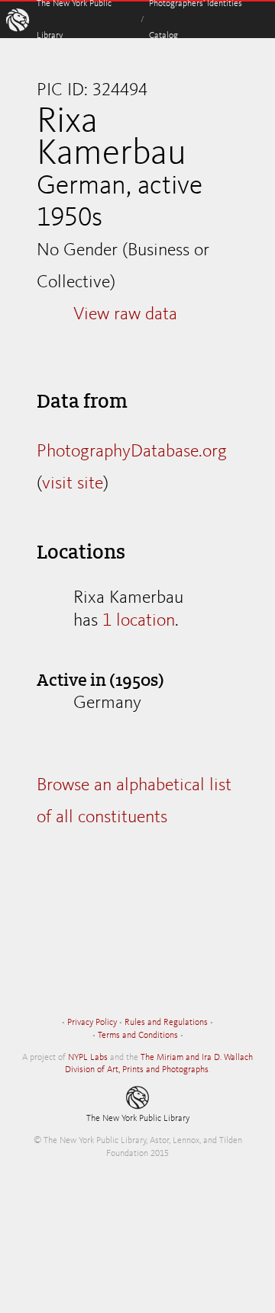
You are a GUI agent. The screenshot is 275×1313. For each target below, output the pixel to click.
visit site (72, 484)
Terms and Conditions (138, 1035)
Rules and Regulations (166, 1022)
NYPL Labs (88, 1057)
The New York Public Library (137, 1118)
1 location (138, 621)
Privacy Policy (92, 1022)
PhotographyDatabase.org (132, 452)
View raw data (125, 315)
